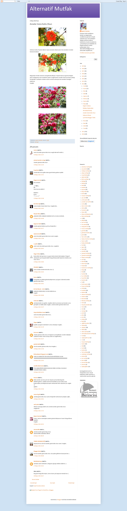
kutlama (83, 292)
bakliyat (83, 183)
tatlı (82, 346)
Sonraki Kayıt (33, 483)
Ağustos (85, 96)
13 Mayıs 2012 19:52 (39, 283)
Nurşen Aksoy (37, 213)
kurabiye (83, 290)
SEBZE (82, 329)
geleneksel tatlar (85, 232)
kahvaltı (83, 261)
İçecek (83, 249)
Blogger (59, 499)
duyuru (83, 212)
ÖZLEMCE (36, 267)
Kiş (82, 282)
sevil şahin (36, 404)
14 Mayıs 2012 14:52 (39, 372)
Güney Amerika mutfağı (87, 239)
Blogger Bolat (37, 451)
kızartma (83, 280)
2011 (83, 131)
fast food (83, 222)
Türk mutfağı (84, 352)
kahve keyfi (84, 263)
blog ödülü (84, 191)
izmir (82, 259)
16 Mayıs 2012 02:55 (39, 424)
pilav (82, 315)
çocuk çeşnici (84, 200)
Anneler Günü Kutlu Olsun (89, 113)
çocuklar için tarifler (86, 202)
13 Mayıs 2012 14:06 (39, 218)
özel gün (37, 142)
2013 (83, 81)
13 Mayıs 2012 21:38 (39, 317)
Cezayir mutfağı (85, 195)
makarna (83, 296)
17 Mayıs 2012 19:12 (39, 466)
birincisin (36, 332)
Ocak (84, 128)
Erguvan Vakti (37, 224)
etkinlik (83, 220)
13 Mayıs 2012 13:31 (39, 174)
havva (35, 277)
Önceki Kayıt (71, 483)
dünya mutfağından (86, 214)
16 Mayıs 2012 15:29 (39, 446)
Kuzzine (36, 377)
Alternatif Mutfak (51, 9)
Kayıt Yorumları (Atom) (39, 486)
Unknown (36, 300)
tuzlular (83, 350)
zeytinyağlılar (84, 366)
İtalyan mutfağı (85, 257)
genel (82, 235)
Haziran (85, 101)
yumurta (83, 364)
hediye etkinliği (85, 243)
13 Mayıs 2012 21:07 (39, 307)
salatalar (83, 327)
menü (82, 302)
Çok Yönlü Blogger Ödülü (89, 117)
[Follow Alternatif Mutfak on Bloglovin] (87, 142)
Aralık (84, 86)
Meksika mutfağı (85, 300)
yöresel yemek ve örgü (39, 160)
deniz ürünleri (84, 206)
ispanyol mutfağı (85, 253)
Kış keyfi (83, 274)
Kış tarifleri (84, 278)
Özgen (35, 322)
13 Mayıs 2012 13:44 (39, 208)
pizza (82, 317)
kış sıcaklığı (84, 276)
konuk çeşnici (84, 284)
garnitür (83, 230)
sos (82, 340)
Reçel (82, 321)
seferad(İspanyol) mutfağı (87, 333)
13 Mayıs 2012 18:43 (39, 248)
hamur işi (83, 241)
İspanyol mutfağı (85, 255)
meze (82, 307)
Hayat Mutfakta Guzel (39, 312)
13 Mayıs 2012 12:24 (39, 165)
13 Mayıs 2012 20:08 (39, 295)
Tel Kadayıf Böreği (87, 110)
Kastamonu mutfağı (86, 267)
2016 (83, 73)
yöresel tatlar (84, 362)
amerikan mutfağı (85, 167)
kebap (82, 270)
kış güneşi (36, 170)
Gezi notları (84, 237)
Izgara (83, 247)
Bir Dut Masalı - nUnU (39, 289)
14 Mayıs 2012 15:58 (39, 389)
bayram (83, 189)
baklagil (83, 181)
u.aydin (36, 244)
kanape (83, 265)
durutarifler (37, 429)
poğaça (83, 319)
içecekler (83, 251)
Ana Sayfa (52, 483)
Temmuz (85, 98)
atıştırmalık (84, 177)
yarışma (83, 356)
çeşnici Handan (86, 31)
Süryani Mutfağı (85, 342)
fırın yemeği (84, 224)
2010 (83, 134)
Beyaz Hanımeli (38, 416)
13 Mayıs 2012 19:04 (39, 262)
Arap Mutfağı (84, 175)
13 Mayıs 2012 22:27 (39, 339)
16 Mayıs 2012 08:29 (39, 436)
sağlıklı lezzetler (85, 323)
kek (82, 272)
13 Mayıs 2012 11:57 (39, 154)
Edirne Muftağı (85, 216)
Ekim (84, 91)
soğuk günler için (85, 337)
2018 (83, 68)
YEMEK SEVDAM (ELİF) (39, 441)
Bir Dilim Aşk (37, 204)
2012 (83, 84)
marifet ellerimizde (39, 366)
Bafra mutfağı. (85, 179)
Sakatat (83, 325)
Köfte (82, 288)
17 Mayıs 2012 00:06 (39, 456)
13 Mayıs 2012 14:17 (39, 228)
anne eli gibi (37, 394)
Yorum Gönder (35, 479)
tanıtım (83, 344)
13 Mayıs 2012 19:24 (39, 272)
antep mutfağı (84, 173)
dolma (83, 208)
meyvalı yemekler (85, 305)
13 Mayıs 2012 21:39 (39, 327)
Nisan (84, 120)
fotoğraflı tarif (85, 226)
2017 (83, 71)
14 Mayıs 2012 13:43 (39, 360)
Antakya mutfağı (85, 171)
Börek (82, 193)
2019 (83, 66)
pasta (82, 313)
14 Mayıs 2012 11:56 (39, 349)
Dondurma (84, 210)
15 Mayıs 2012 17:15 (39, 410)
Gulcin (35, 150)
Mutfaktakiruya (38, 461)
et (81, 218)
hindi (82, 245)
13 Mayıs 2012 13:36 (39, 198)
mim (82, 309)
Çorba (82, 204)
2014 (83, 78)
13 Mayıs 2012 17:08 (39, 238)
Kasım (84, 88)
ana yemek (84, 169)
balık (82, 185)
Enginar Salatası (87, 106)
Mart (84, 123)
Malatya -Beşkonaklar (88, 108)
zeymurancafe (37, 234)
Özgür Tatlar (37, 254)
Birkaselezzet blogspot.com (41, 354)
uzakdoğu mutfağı (85, 354)
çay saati (83, 197)
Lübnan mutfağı (85, 294)
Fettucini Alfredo (87, 115)
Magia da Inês (37, 180)
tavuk (82, 348)
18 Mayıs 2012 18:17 (39, 476)
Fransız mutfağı (85, 228)
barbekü (83, 187)
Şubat (84, 126)
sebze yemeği (84, 331)
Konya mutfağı (85, 286)
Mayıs (84, 104)
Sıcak (82, 335)
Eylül (84, 93)
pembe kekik (37, 344)
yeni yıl (83, 360)
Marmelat (83, 298)
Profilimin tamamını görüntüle (87, 53)
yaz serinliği (84, 358)
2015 (83, 76)
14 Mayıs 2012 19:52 (39, 399)
